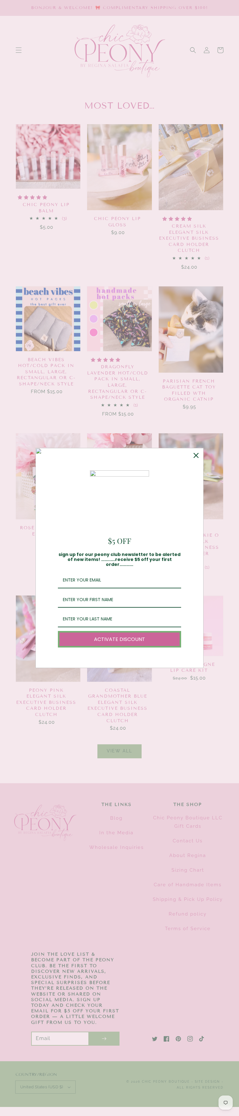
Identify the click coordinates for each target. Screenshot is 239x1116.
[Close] (196, 455)
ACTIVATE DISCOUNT (119, 639)
